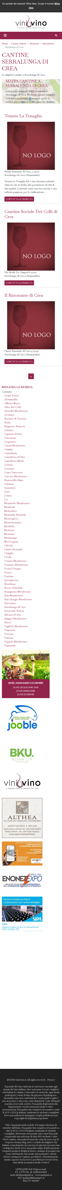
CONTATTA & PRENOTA (19, 199)
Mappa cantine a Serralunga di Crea (27, 83)
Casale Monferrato (15, 445)
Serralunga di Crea (15, 607)
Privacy (51, 1080)
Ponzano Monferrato (16, 564)
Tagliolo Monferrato (16, 626)
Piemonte (34, 43)
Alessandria (48, 43)
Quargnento (11, 580)
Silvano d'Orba (12, 614)
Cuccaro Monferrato (15, 476)
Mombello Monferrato (17, 503)
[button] (5, 35)
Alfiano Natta (12, 403)
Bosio (7, 422)
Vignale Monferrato (15, 641)
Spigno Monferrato (15, 618)
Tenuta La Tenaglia (23, 116)
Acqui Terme (11, 395)
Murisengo (10, 537)
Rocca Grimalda (13, 587)
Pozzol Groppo (12, 568)
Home (5, 43)
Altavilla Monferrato (16, 411)
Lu (6, 499)
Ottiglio (9, 553)
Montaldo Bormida (15, 514)
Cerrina (8, 464)
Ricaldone (10, 584)
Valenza (8, 637)
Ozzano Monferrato (15, 561)
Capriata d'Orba (13, 434)
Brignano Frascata (14, 426)
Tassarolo (9, 630)
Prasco (8, 572)
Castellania (10, 453)
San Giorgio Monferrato (18, 599)
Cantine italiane (19, 43)
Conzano (9, 468)
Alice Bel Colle (12, 407)
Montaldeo (10, 511)
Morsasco (9, 534)
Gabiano (9, 484)
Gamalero (10, 487)
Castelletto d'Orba (14, 457)
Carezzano (10, 438)
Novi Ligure (11, 541)
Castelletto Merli (14, 461)
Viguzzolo (10, 645)
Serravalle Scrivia (14, 611)
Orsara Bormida (13, 549)
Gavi (7, 491)
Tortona (9, 634)
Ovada (7, 557)
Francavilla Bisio (13, 480)
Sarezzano (10, 603)
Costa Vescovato (13, 472)
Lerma (8, 495)
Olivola (8, 545)
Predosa (8, 576)
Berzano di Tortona (15, 418)
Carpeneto (10, 441)
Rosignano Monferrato (17, 591)
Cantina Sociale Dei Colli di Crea (30, 214)
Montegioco (11, 518)
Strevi (7, 622)
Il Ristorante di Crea (23, 295)
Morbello (9, 526)
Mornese (9, 530)
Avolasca (9, 414)
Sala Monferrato (13, 595)
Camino (9, 430)
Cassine (8, 449)
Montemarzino (12, 522)
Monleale (9, 507)
